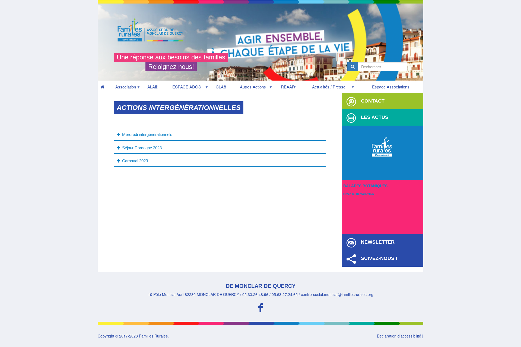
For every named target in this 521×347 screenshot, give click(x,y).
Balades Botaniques (365, 186)
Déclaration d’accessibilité (399, 336)
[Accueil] (152, 30)
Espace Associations (390, 87)
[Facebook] (260, 307)
